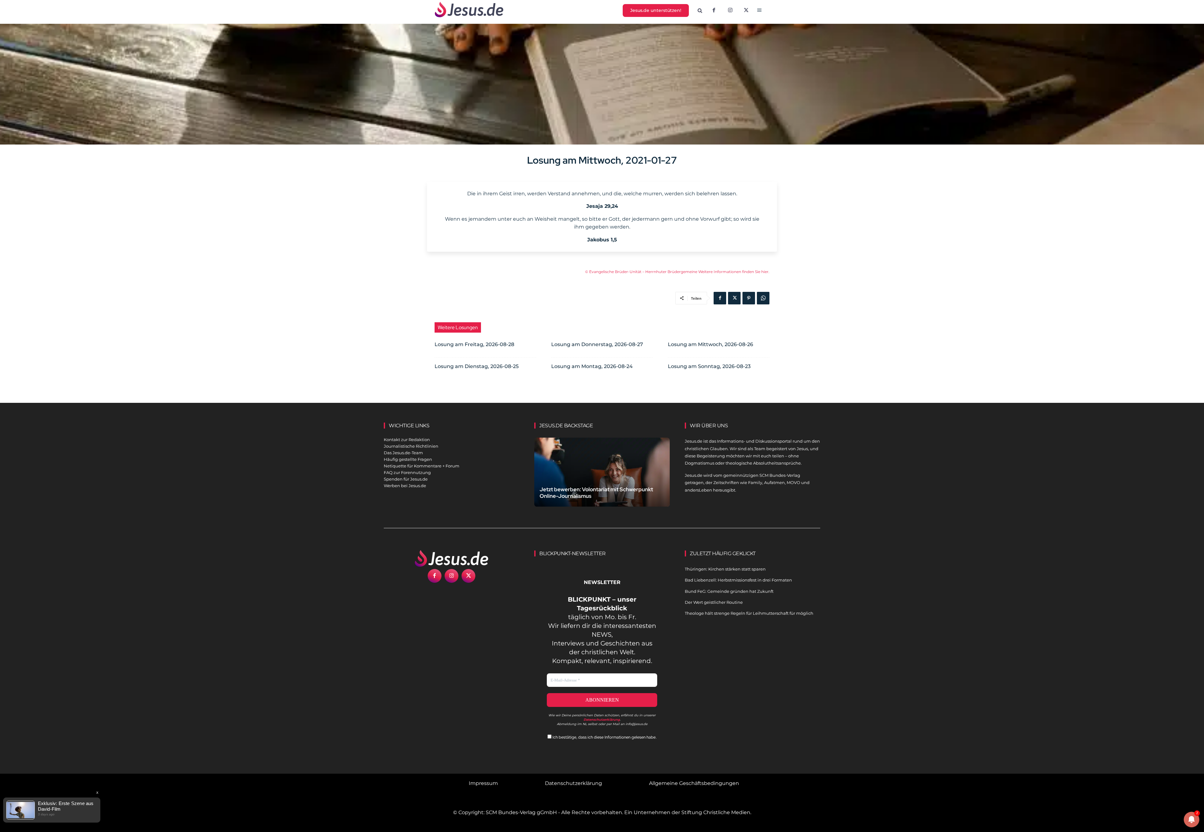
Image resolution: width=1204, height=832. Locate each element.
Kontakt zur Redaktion (407, 439)
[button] (700, 10)
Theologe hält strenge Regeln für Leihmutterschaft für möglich (749, 613)
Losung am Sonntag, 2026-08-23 (709, 366)
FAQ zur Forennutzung (407, 472)
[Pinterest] (748, 298)
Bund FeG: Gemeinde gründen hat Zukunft (729, 591)
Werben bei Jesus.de (405, 485)
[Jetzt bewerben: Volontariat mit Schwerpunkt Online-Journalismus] (602, 479)
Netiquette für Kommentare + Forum (421, 465)
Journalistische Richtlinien (411, 446)
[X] (746, 10)
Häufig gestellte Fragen (408, 459)
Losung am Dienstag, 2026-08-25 (477, 366)
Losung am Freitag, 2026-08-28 (474, 344)
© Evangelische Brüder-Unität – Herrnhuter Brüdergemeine (641, 271)
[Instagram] (730, 10)
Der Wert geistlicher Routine (714, 602)
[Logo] (451, 558)
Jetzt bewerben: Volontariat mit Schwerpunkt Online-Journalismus (596, 492)
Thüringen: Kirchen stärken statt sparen (725, 568)
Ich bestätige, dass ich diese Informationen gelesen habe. (604, 737)
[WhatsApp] (763, 298)
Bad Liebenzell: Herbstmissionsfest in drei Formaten (738, 579)
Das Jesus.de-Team (403, 452)
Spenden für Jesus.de (406, 479)
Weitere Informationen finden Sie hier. (733, 271)
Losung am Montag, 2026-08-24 (592, 366)
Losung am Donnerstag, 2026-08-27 (597, 344)
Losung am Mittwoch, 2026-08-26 (710, 344)
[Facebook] (714, 10)
